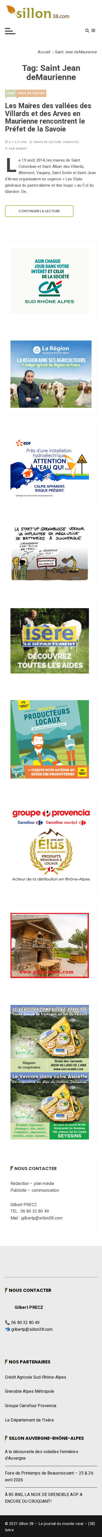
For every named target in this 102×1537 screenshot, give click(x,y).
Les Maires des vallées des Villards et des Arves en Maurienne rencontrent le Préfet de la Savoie (48, 117)
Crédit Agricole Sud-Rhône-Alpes (35, 1377)
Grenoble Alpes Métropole (29, 1391)
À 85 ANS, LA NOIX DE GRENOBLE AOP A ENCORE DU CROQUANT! (43, 1498)
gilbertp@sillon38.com (32, 1329)
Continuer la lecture (39, 211)
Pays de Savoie (31, 93)
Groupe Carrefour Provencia (30, 1406)
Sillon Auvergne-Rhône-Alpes (46, 1438)
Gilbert (21, 148)
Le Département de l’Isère (29, 1420)
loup (10, 93)
